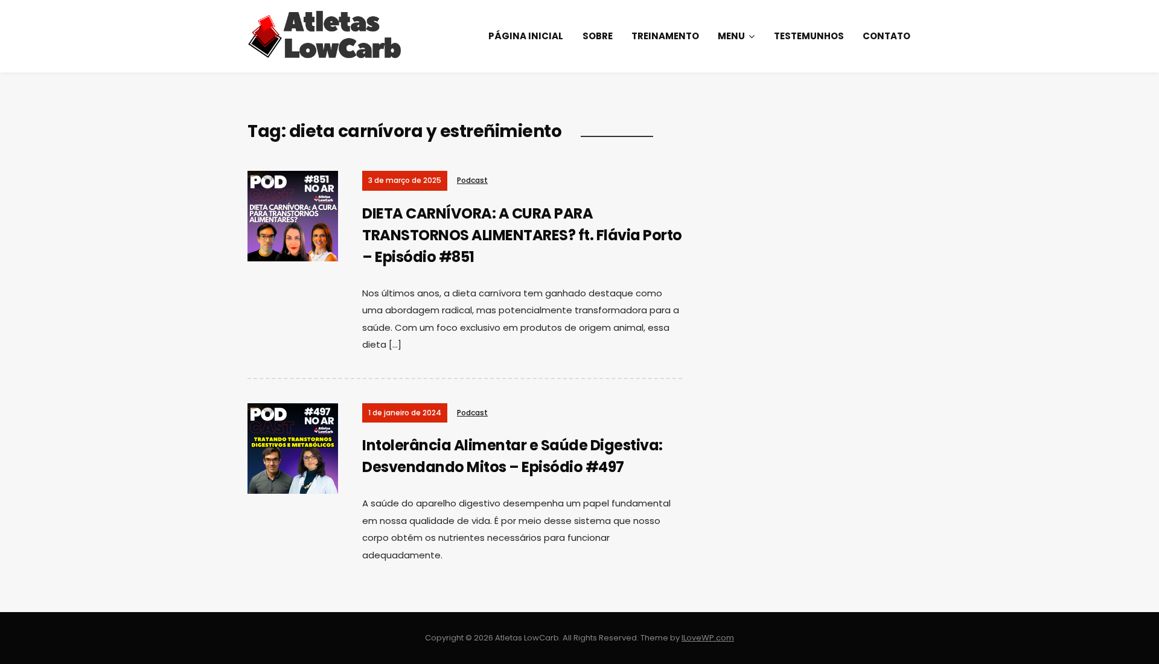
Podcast (472, 180)
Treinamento (665, 36)
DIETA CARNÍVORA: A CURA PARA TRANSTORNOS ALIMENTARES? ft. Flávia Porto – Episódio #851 (522, 235)
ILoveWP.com (708, 637)
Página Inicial (525, 36)
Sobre (598, 36)
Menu (731, 36)
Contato (886, 36)
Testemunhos (809, 36)
